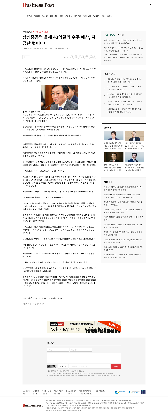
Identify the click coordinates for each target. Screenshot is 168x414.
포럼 (26, 393)
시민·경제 (77, 16)
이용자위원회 (60, 391)
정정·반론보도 (100, 391)
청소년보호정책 (72, 391)
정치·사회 (87, 16)
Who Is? (45, 16)
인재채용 (58, 393)
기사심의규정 (48, 391)
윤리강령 (37, 391)
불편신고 (47, 393)
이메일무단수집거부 (86, 393)
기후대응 (37, 16)
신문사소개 (28, 391)
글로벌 (29, 16)
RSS (97, 393)
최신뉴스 (110, 16)
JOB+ (103, 16)
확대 (24, 57)
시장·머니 (68, 16)
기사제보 (71, 393)
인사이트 (96, 16)
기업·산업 (54, 16)
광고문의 (36, 393)
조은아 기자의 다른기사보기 (33, 303)
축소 (28, 57)
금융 (61, 16)
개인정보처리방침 (87, 391)
